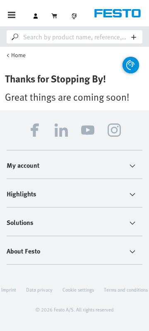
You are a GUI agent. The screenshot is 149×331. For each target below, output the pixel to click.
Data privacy (39, 289)
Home (18, 55)
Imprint (8, 289)
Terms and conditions (126, 289)
